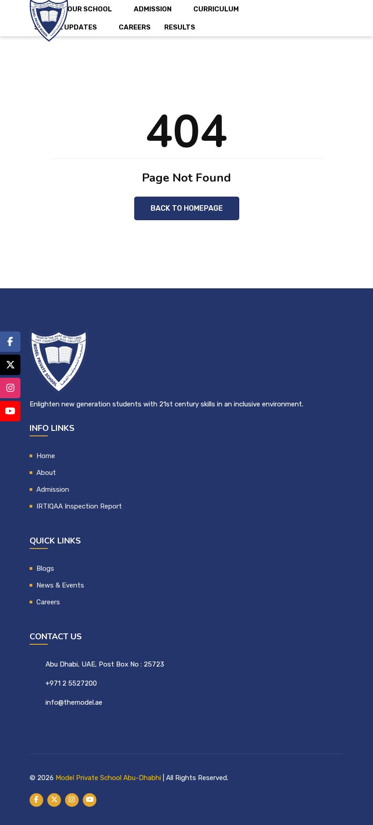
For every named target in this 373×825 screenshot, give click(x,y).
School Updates (65, 27)
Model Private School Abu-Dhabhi (108, 778)
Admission (152, 9)
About (46, 473)
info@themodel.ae (73, 702)
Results (179, 27)
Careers (135, 27)
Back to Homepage (187, 208)
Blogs (45, 568)
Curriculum (216, 9)
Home (45, 456)
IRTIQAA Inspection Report (79, 506)
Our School (89, 9)
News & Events (60, 585)
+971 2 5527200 (71, 683)
